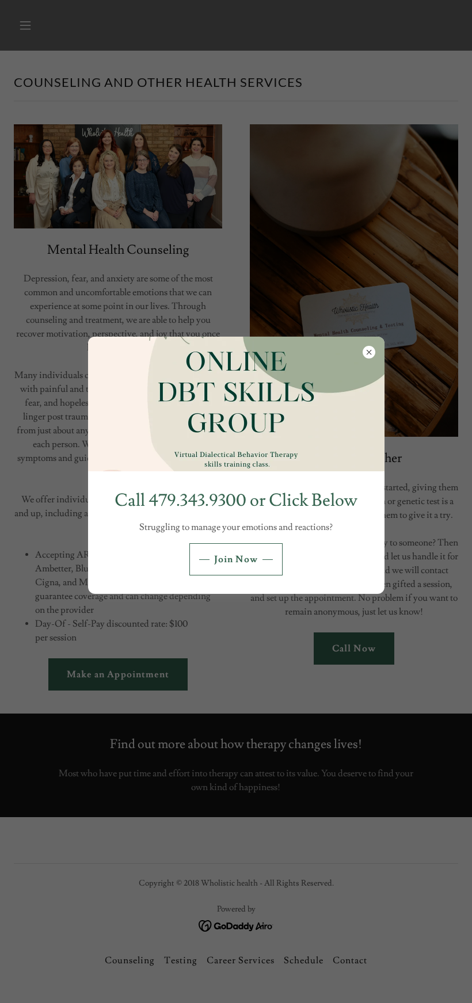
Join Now (235, 559)
